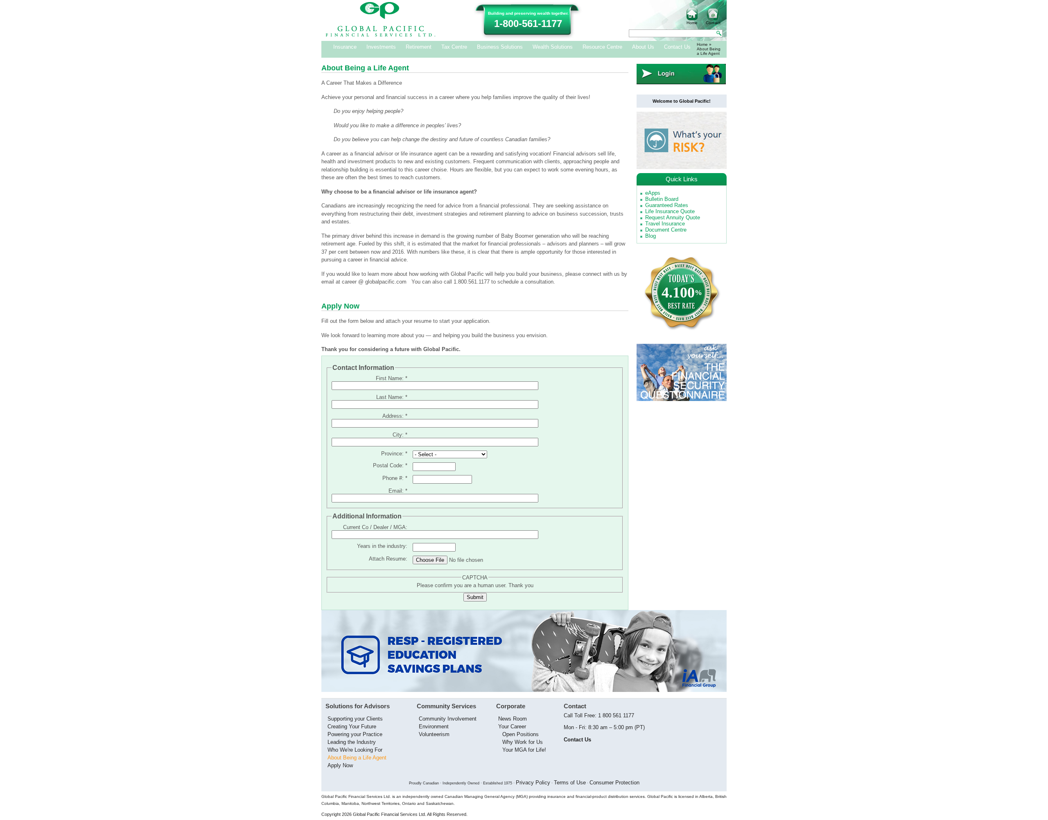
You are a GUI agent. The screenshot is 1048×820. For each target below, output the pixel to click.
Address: (394, 416)
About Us (643, 47)
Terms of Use (570, 782)
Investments (381, 47)
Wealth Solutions (553, 47)
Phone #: (394, 478)
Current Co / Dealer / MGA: (375, 527)
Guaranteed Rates (666, 205)
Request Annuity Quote (672, 217)
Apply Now (340, 765)
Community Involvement (448, 719)
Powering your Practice (355, 734)
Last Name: (391, 397)
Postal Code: (390, 465)
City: (400, 435)
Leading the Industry (352, 742)
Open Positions (520, 734)
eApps (652, 193)
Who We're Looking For (355, 750)
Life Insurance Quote (670, 211)
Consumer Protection (614, 782)
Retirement (418, 47)
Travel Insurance (665, 224)
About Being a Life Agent (357, 758)
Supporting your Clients (355, 719)
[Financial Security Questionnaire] (682, 399)
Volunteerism (434, 734)
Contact (713, 22)
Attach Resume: (388, 559)
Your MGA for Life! (524, 750)
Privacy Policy (533, 782)
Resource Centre (602, 47)
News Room (512, 719)
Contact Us (677, 47)
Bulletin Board (661, 199)
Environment (434, 726)
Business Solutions (500, 47)
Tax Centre (454, 47)
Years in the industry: (382, 546)
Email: (397, 491)
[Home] (380, 35)
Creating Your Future (352, 726)
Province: (394, 454)
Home (692, 22)
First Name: (391, 378)
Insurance (345, 47)
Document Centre (666, 230)
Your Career (512, 726)
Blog (650, 236)
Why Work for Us (522, 742)
